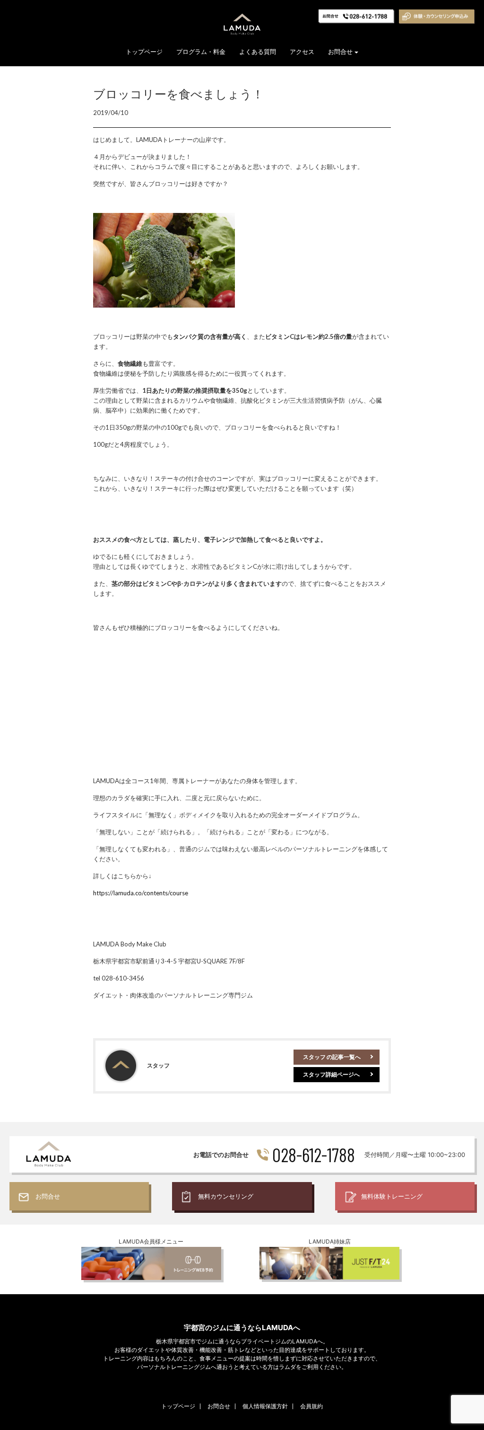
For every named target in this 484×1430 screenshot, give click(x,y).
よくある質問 (257, 51)
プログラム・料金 (200, 51)
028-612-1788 (313, 1154)
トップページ (144, 51)
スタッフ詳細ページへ (331, 1074)
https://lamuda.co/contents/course (140, 893)
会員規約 (311, 1406)
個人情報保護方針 (265, 1406)
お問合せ (218, 1406)
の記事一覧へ (332, 1056)
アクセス (302, 51)
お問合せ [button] (340, 51)
